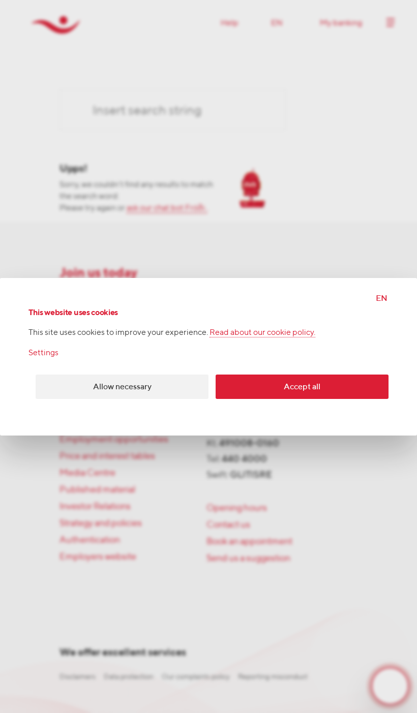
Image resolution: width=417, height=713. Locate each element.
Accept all (302, 386)
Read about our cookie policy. (262, 332)
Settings (43, 352)
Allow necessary (122, 386)
